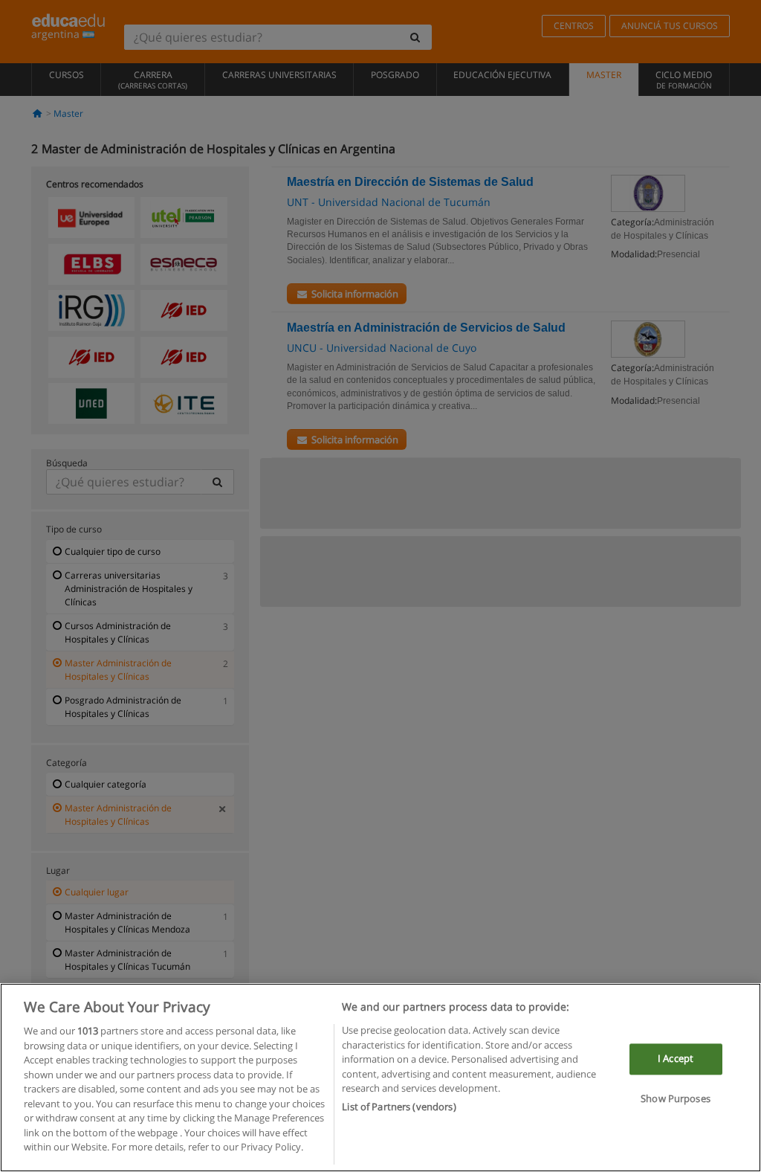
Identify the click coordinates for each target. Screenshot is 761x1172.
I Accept (675, 1059)
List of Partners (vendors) (399, 1106)
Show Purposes (675, 1098)
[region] (380, 1077)
